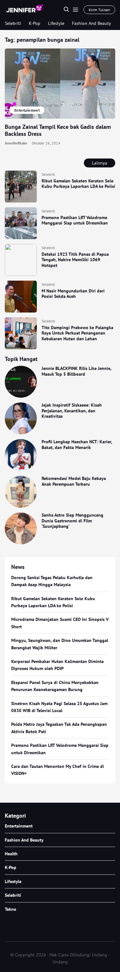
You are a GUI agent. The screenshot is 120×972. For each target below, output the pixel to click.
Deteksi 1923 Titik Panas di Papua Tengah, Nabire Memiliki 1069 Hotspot (75, 259)
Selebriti (13, 23)
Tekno (10, 909)
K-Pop (34, 23)
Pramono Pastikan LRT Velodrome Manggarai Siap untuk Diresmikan (75, 220)
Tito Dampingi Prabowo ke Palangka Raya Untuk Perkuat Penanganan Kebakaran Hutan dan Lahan (77, 333)
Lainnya (99, 163)
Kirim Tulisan (99, 9)
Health (11, 854)
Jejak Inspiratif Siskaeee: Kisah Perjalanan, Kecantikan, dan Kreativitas (72, 410)
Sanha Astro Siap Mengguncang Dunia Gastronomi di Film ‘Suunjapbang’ (72, 520)
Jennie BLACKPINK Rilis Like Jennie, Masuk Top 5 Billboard (76, 371)
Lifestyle (56, 23)
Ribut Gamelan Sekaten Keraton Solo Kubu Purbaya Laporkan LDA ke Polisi (78, 183)
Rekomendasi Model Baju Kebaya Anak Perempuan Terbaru (74, 481)
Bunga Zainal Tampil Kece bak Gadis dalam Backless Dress (58, 130)
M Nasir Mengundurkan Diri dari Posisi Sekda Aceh (73, 293)
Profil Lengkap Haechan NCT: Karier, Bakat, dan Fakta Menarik (77, 444)
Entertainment (27, 110)
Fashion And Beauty (91, 23)
